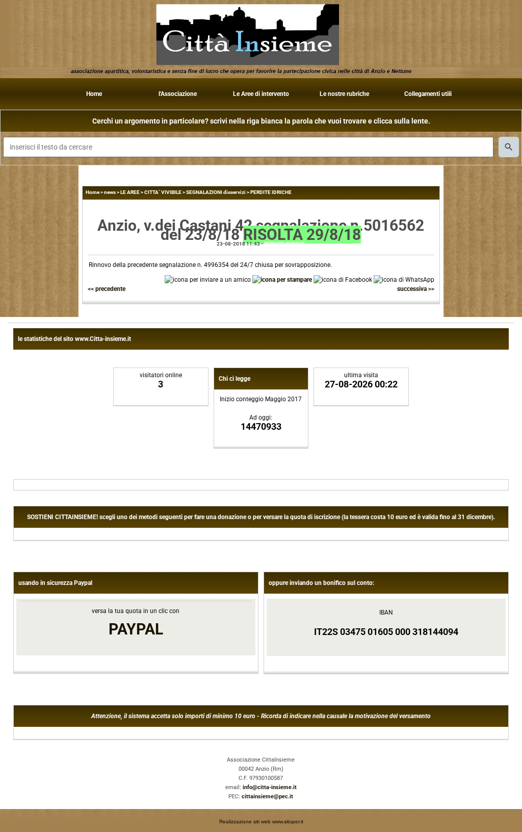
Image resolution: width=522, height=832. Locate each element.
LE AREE (130, 192)
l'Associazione (178, 93)
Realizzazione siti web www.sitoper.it (261, 821)
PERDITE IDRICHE (271, 192)
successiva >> (415, 288)
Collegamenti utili (428, 93)
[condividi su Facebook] (343, 279)
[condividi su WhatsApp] (404, 279)
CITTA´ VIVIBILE (162, 192)
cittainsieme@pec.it (267, 796)
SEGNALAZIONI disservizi (216, 192)
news (110, 192)
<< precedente (106, 288)
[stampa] (282, 279)
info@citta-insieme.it (270, 787)
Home (94, 93)
